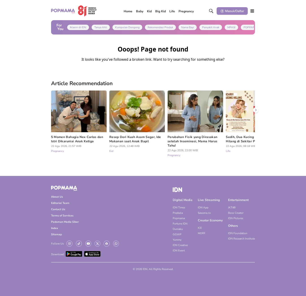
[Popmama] (74, 11)
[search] (211, 11)
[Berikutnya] (256, 110)
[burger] (252, 11)
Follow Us (57, 243)
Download (57, 254)
